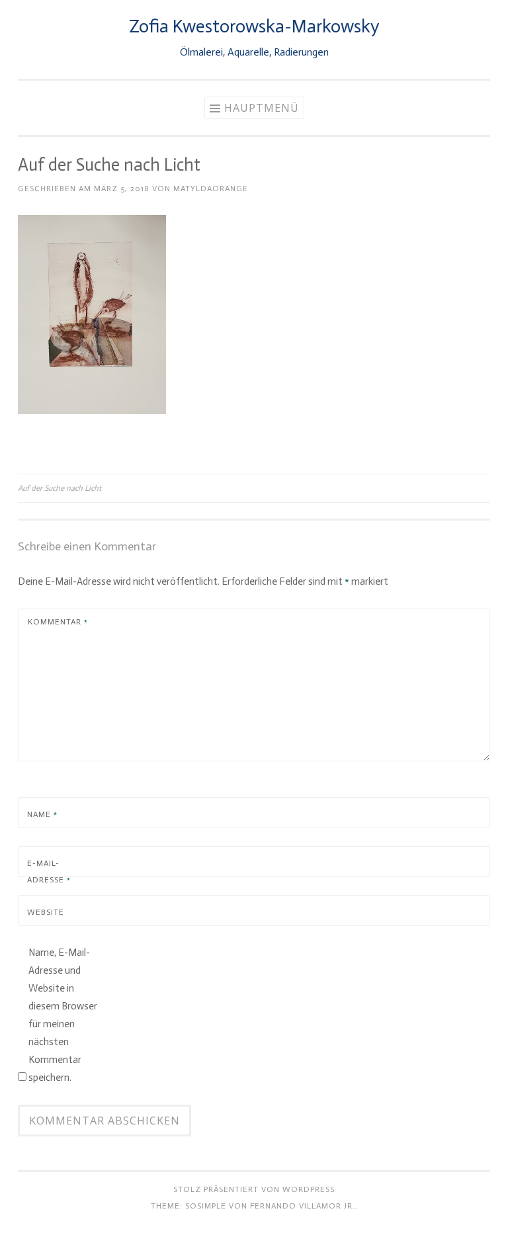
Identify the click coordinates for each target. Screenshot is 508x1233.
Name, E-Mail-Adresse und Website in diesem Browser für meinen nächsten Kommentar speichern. (62, 1015)
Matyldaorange (210, 188)
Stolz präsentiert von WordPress (254, 1189)
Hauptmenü (261, 108)
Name (42, 814)
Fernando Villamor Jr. (302, 1206)
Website (45, 912)
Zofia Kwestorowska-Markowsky (254, 26)
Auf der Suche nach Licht (59, 488)
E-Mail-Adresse (49, 872)
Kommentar (58, 621)
